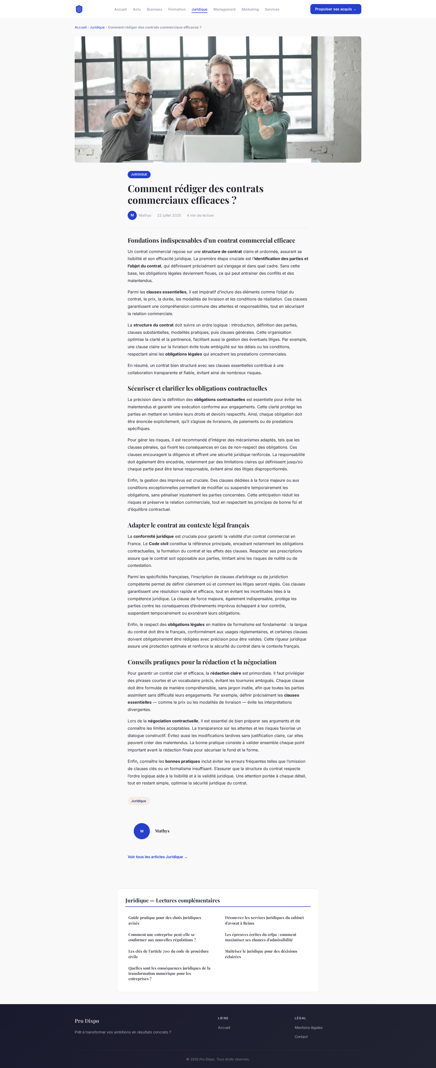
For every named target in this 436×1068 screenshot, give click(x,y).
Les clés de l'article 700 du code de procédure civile (168, 954)
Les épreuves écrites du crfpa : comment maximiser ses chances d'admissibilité (260, 937)
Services (272, 9)
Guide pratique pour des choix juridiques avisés (164, 920)
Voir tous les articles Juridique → (158, 856)
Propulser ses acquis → (336, 9)
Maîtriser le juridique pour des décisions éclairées (261, 954)
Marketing (250, 9)
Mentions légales (308, 1027)
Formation (176, 9)
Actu (137, 9)
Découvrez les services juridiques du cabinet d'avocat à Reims (264, 920)
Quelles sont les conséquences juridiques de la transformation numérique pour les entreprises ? (169, 973)
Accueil (120, 9)
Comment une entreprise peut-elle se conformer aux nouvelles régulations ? (162, 937)
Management (224, 9)
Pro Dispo (87, 1020)
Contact (301, 1036)
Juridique (199, 9)
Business (154, 9)
